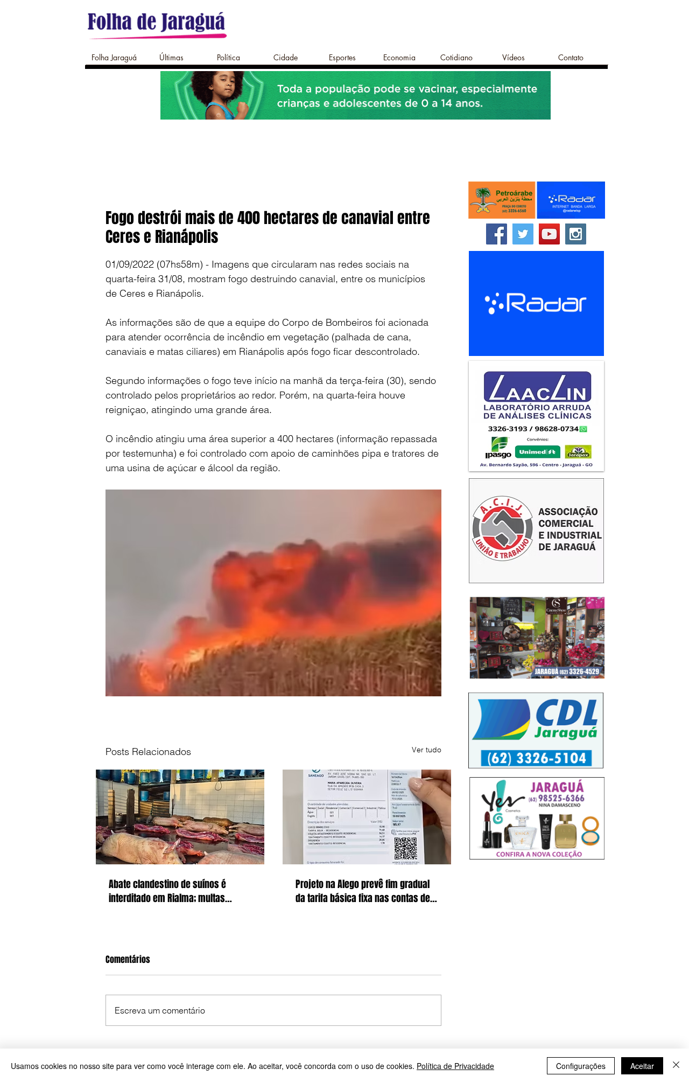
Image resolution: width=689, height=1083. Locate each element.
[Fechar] (676, 1065)
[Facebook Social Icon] (496, 233)
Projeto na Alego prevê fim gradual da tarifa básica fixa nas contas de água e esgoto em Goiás (363, 891)
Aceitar (642, 1065)
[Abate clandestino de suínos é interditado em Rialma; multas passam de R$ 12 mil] (180, 817)
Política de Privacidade (455, 1065)
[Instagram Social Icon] (575, 233)
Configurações (581, 1065)
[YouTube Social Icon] (549, 233)
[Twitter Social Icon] (522, 233)
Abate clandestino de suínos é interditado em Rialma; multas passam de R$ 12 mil (167, 891)
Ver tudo (426, 749)
